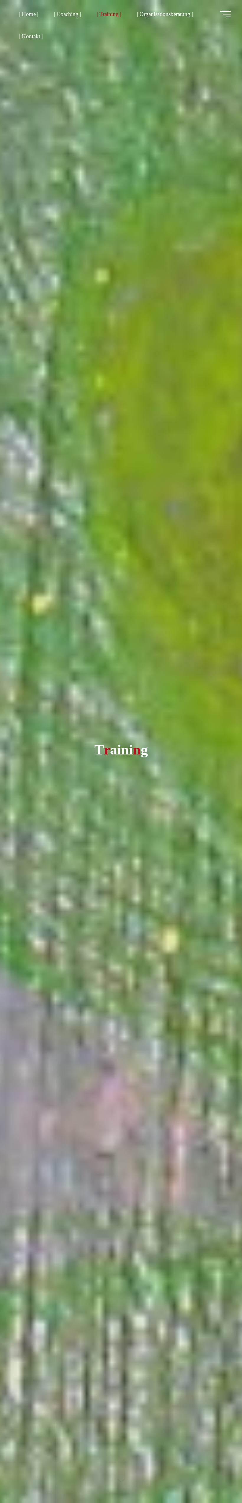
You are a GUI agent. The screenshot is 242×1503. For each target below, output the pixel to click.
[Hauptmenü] (225, 14)
